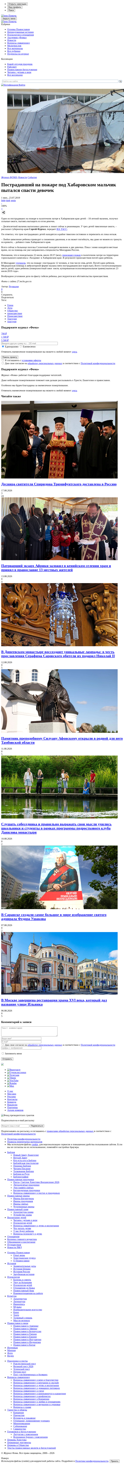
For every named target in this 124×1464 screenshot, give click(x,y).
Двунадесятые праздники (26, 1185)
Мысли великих (21, 1320)
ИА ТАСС (62, 229)
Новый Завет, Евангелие (26, 1155)
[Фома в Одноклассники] (16, 1072)
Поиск (11, 10)
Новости (11, 40)
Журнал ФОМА (9, 177)
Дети (9, 308)
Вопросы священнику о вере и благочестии (35, 1380)
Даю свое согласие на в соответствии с (60, 363)
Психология (13, 1277)
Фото (10, 1353)
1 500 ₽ (5, 337)
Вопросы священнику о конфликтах (32, 1396)
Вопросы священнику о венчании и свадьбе (36, 1382)
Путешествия (14, 1244)
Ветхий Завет (20, 1157)
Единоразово (11, 346)
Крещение (18, 1412)
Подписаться (37, 1126)
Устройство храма (22, 1215)
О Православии (21, 1260)
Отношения (13, 1236)
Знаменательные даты (24, 1266)
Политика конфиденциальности (23, 1139)
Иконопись (19, 1304)
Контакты (12, 1099)
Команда (11, 1102)
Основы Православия (18, 29)
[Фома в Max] (10, 1086)
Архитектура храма (23, 1212)
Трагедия (12, 319)
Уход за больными (22, 1282)
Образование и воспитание (21, 1242)
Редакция (14, 286)
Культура (11, 1296)
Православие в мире (17, 1323)
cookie (35, 1144)
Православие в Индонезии (27, 1342)
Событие (32, 177)
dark (8, 200)
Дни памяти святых (23, 1187)
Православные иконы (18, 1195)
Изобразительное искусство (27, 1309)
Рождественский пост (24, 1363)
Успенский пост (21, 1369)
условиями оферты (31, 360)
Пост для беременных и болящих (30, 1374)
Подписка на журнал (18, 54)
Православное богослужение (22, 69)
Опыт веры (19, 1255)
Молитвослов (14, 45)
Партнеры (12, 1107)
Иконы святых (20, 1204)
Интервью (12, 1347)
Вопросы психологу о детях (27, 1234)
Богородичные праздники (26, 1190)
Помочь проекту (9, 357)
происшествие (14, 313)
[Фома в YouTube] (12, 1080)
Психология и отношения (20, 35)
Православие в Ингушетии (27, 1339)
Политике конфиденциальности (91, 1461)
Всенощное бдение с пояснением (30, 1437)
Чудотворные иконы (23, 1206)
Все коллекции (15, 75)
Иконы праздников (23, 1201)
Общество (12, 310)
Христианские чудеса (24, 1258)
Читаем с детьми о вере (19, 72)
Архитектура (20, 1298)
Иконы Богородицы (23, 1198)
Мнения (11, 1350)
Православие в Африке (25, 1328)
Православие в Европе (25, 1337)
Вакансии (12, 1104)
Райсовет (12, 67)
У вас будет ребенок (23, 1231)
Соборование (20, 1426)
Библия (11, 1152)
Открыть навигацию (17, 4)
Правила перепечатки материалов (24, 1141)
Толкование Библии (23, 1171)
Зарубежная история (23, 1274)
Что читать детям (22, 1228)
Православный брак (23, 1290)
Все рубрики (13, 51)
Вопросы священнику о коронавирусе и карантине (39, 1393)
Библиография (20, 1176)
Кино (16, 1312)
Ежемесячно (29, 346)
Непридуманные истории (20, 32)
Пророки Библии (22, 1166)
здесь (74, 351)
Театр (16, 1315)
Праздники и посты (17, 1361)
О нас (10, 1091)
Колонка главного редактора (22, 1239)
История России (21, 1271)
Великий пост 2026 (23, 1366)
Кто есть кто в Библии (24, 1160)
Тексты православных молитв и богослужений (31, 1448)
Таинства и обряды (17, 1410)
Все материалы (15, 48)
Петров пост (19, 1372)
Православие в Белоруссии (27, 1331)
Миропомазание (21, 1423)
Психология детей (22, 1223)
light (3, 200)
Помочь (12, 15)
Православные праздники (20, 1179)
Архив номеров (15, 1110)
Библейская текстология (25, 1163)
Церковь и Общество (18, 1445)
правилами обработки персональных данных (70, 1131)
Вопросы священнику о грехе (28, 1391)
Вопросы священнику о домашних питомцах (36, 1388)
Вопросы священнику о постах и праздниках (36, 1193)
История (11, 1263)
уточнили (21, 263)
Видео (10, 1356)
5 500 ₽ (5, 340)
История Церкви (22, 1269)
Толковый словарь (22, 1317)
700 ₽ (4, 333)
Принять (114, 1461)
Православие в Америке (25, 1326)
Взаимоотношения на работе (28, 1293)
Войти (22, 85)
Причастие (18, 1415)
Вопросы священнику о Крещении (31, 1399)
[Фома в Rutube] (12, 1083)
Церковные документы (19, 1442)
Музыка (17, 1307)
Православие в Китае (24, 1345)
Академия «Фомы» (17, 37)
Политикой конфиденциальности (98, 363)
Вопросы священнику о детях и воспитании (36, 1225)
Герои (10, 305)
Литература (19, 1301)
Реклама (11, 1096)
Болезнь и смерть (22, 1279)
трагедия (11, 321)
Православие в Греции (25, 1334)
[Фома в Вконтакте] (13, 1069)
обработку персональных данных (45, 363)
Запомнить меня (13, 1053)
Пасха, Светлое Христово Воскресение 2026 (36, 1182)
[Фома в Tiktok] (11, 1078)
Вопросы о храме (22, 1407)
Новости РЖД (14, 1247)
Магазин (11, 1094)
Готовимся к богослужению (21, 1431)
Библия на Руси (21, 1174)
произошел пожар (71, 255)
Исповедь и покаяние (24, 1418)
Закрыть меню (9, 19)
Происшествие (15, 316)
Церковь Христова (16, 1439)
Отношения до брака (24, 1288)
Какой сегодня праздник (20, 64)
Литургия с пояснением (25, 1434)
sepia (13, 200)
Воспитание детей (16, 1217)
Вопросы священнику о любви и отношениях (36, 1401)
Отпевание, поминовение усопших (31, 1420)
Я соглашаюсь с (23, 360)
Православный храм (17, 1209)
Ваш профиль (14, 7)
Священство (19, 1429)
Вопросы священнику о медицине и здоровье (36, 1404)
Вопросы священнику (18, 43)
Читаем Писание (22, 1168)
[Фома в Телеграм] (13, 1075)
